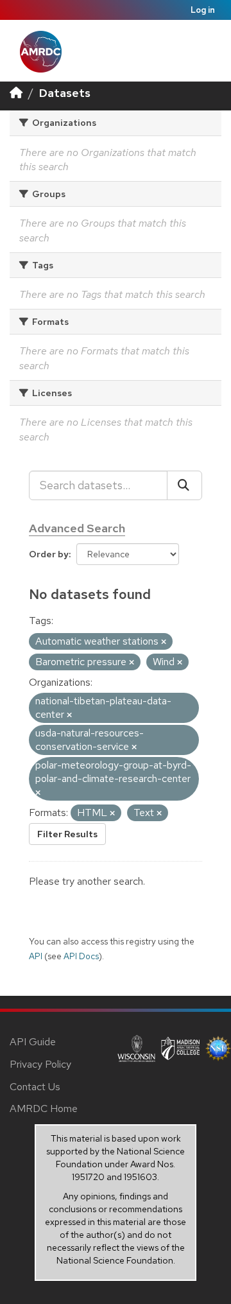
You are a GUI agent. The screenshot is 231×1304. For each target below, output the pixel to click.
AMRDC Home (44, 1108)
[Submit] (184, 485)
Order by (49, 554)
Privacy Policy (40, 1064)
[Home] (16, 92)
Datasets (64, 92)
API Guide (33, 1041)
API (35, 956)
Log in (203, 9)
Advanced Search (77, 528)
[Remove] (163, 642)
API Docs (81, 956)
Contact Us (35, 1086)
